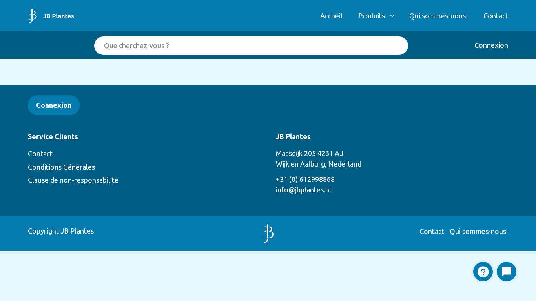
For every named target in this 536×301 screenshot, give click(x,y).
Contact (495, 16)
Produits (371, 16)
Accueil (331, 16)
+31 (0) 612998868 (305, 179)
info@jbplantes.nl (303, 190)
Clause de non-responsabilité (73, 180)
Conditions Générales (61, 167)
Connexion (491, 45)
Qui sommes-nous (437, 16)
